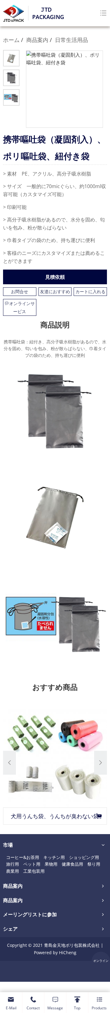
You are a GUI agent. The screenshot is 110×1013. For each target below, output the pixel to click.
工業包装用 (34, 871)
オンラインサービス (22, 307)
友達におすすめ (55, 291)
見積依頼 (55, 277)
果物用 (51, 864)
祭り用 (93, 864)
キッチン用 (54, 857)
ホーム (11, 39)
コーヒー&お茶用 (22, 857)
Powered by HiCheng (55, 952)
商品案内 (37, 39)
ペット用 (31, 864)
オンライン (100, 961)
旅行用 (12, 864)
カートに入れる (90, 291)
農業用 (12, 871)
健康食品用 (72, 864)
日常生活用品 (71, 39)
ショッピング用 (84, 857)
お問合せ (19, 291)
